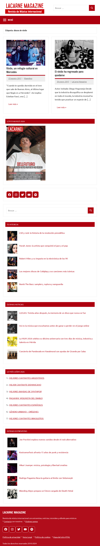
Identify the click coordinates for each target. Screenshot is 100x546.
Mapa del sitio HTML (61, 537)
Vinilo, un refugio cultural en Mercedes (22, 70)
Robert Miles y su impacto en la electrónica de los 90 (43, 258)
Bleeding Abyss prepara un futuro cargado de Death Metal (46, 490)
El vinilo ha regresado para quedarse (69, 73)
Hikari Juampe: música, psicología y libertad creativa (43, 465)
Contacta (7, 521)
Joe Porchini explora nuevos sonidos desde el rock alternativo (47, 439)
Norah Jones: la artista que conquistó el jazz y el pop (43, 245)
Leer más (12, 104)
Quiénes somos (31, 521)
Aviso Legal (27, 537)
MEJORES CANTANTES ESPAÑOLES (26, 405)
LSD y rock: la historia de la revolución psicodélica (42, 233)
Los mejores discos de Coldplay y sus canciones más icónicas (46, 271)
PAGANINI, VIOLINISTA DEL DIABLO (26, 398)
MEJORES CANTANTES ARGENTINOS (26, 378)
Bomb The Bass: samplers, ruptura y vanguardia (41, 284)
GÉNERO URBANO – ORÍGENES (24, 411)
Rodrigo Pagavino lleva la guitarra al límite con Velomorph (46, 478)
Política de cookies (42, 537)
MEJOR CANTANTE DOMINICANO (25, 384)
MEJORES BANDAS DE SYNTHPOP (25, 391)
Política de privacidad (11, 537)
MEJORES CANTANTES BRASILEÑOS (26, 418)
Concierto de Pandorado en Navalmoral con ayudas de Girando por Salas (52, 351)
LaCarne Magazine (79, 81)
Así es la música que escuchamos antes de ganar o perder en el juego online (54, 325)
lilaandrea (28, 78)
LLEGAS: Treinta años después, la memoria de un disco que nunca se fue (52, 313)
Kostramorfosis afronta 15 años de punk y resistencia (43, 452)
